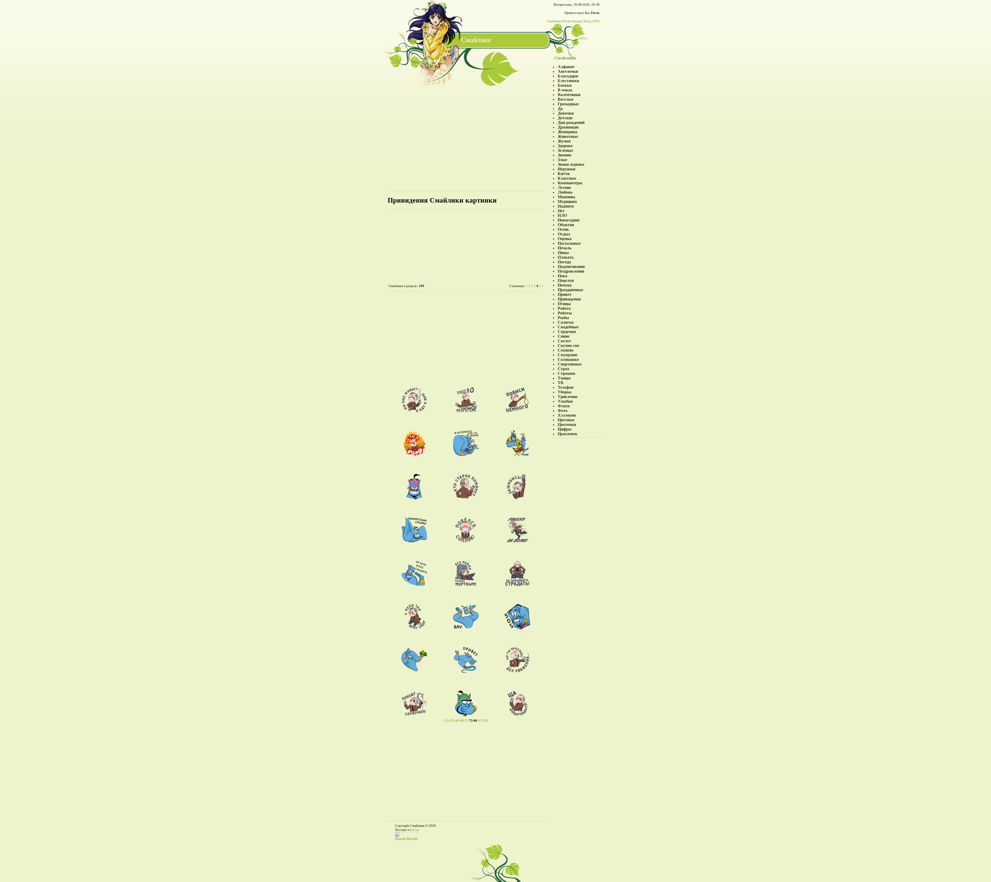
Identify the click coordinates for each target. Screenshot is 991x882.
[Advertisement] (466, 138)
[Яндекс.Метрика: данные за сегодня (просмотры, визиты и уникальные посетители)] (406, 836)
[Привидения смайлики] (414, 412)
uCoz (415, 830)
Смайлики (554, 21)
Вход (587, 21)
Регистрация (572, 21)
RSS (597, 21)
